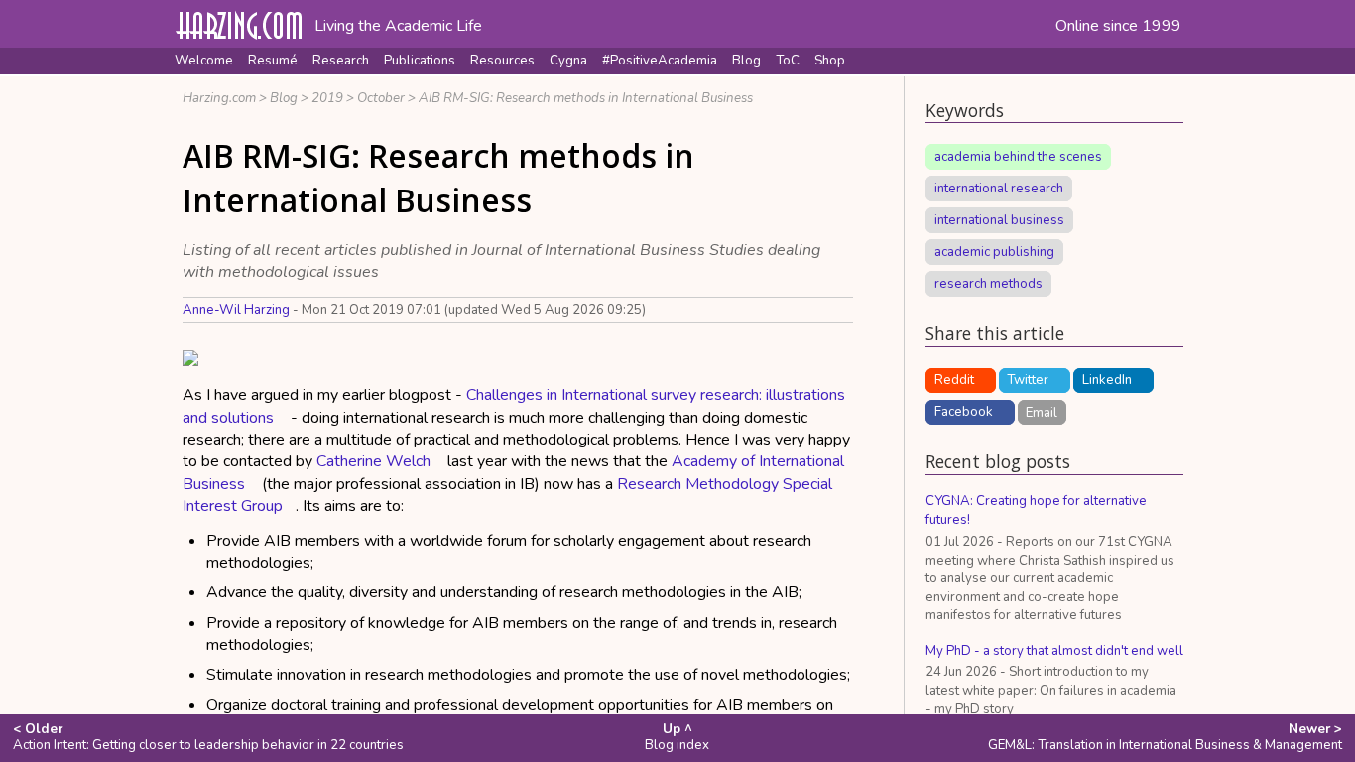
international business (999, 220)
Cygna (568, 60)
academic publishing (994, 252)
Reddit (954, 380)
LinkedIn (1107, 380)
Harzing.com (219, 98)
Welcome (204, 60)
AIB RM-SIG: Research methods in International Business (586, 98)
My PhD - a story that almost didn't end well (1054, 651)
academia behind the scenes (1018, 157)
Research (340, 60)
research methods (988, 284)
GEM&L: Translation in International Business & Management (1165, 737)
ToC (788, 60)
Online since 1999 (1118, 26)
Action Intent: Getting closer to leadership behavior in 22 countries (208, 737)
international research (998, 188)
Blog (746, 60)
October (381, 98)
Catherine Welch (373, 461)
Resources (502, 60)
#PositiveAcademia (659, 60)
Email (1041, 412)
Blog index (677, 737)
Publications (419, 60)
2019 (327, 98)
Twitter (1027, 380)
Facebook (963, 412)
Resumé (273, 60)
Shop (829, 60)
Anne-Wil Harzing (236, 309)
